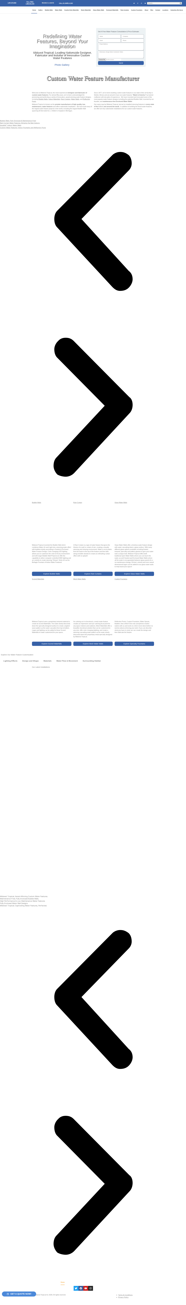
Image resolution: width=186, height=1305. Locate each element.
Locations (165, 10)
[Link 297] (85, 1288)
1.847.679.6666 (12, 3)
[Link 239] (134, 600)
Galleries (98, 1282)
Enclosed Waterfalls (112, 10)
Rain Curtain (77, 502)
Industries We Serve (176, 10)
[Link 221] (51, 524)
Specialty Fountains (88, 1282)
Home (34, 10)
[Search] (180, 3)
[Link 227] (134, 524)
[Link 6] (138, 3)
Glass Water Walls (98, 10)
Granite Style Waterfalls (71, 10)
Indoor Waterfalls (54, 99)
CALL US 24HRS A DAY (66, 3)
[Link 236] (93, 600)
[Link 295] (76, 1288)
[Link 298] (90, 1288)
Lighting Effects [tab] (10, 661)
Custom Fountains (136, 10)
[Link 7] (141, 3)
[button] (93, 222)
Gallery (40, 10)
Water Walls (58, 10)
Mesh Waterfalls (86, 10)
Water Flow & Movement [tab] (67, 661)
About (146, 10)
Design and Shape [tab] (30, 661)
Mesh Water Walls (79, 579)
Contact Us (112, 1282)
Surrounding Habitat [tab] (92, 661)
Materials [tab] (47, 661)
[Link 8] (145, 3)
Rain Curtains (125, 10)
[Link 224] (93, 524)
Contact (157, 10)
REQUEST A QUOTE (48, 3)
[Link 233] (51, 600)
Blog (151, 10)
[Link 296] (80, 1288)
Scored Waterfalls (38, 579)
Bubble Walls (49, 10)
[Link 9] (15, 10)
